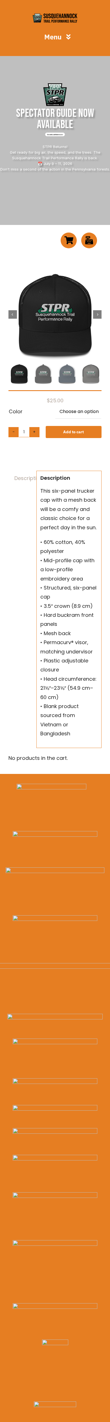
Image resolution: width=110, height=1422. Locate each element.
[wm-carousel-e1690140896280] (55, 833)
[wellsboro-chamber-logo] (55, 869)
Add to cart (73, 431)
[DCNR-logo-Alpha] (55, 917)
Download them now (55, 134)
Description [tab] (23, 478)
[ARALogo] (51, 786)
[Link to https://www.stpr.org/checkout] (89, 240)
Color (16, 411)
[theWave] (55, 1157)
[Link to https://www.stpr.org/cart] (68, 240)
